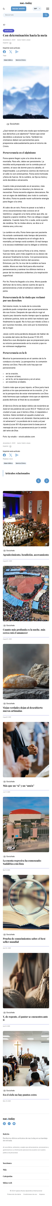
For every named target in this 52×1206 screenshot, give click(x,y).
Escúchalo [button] (14, 124)
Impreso (42, 1194)
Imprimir (5, 43)
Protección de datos (14, 1194)
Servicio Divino (21, 60)
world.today (8, 30)
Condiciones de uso (30, 1194)
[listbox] (36, 9)
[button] (9, 550)
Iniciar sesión (18, 9)
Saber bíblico (8, 60)
